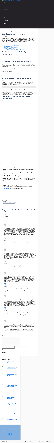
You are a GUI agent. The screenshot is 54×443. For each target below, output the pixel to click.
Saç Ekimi (5, 9)
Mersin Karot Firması (48, 441)
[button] (3, 27)
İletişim (5, 23)
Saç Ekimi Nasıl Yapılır (6, 188)
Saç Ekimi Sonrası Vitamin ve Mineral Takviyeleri (12, 386)
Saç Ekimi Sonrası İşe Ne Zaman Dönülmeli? (11, 392)
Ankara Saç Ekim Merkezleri (12, 419)
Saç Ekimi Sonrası (7, 17)
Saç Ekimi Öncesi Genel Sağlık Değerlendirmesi (11, 45)
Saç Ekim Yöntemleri (7, 11)
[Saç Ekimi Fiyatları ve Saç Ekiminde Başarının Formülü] (11, 0)
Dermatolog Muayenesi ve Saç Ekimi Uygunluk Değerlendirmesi (14, 49)
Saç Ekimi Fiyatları (7, 14)
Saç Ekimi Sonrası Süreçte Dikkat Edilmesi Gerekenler (12, 202)
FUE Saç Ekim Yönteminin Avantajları (9, 203)
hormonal (4, 57)
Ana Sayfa (6, 6)
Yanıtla (5, 223)
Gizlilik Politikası (26, 441)
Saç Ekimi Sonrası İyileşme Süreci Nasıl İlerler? (11, 398)
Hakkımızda (6, 20)
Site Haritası (32, 441)
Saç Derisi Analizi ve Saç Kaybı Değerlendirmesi (11, 47)
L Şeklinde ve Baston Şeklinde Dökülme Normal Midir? (12, 368)
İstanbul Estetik (37, 441)
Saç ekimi (3, 55)
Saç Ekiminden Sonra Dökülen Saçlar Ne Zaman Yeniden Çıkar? (12, 404)
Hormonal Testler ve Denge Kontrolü (10, 48)
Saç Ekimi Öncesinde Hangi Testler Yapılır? (11, 44)
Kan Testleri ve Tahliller (8, 46)
